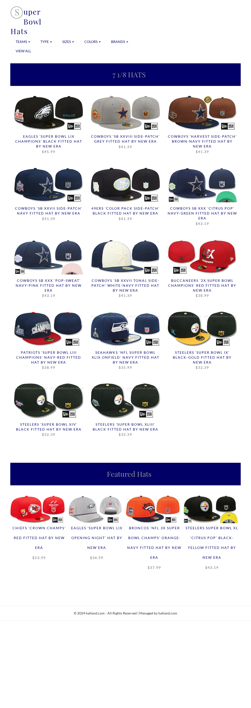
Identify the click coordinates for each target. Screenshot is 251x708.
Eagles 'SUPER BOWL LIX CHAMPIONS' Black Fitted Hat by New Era (48, 143)
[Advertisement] (125, 672)
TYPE (45, 42)
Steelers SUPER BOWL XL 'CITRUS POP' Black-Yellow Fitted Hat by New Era (212, 548)
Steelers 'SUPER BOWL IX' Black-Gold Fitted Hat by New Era (202, 359)
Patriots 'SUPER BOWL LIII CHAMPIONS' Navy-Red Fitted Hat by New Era (48, 359)
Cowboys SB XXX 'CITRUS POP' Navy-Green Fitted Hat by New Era (202, 215)
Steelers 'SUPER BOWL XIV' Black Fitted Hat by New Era (49, 429)
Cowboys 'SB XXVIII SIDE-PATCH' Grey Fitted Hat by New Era (125, 141)
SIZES (67, 42)
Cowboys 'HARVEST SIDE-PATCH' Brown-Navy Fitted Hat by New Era (202, 143)
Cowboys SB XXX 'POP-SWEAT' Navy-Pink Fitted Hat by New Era (49, 288)
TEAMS (22, 42)
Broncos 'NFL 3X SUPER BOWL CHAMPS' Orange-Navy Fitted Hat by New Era (154, 548)
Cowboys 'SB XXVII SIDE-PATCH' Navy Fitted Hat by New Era (48, 213)
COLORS (91, 42)
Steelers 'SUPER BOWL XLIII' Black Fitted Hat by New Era (125, 429)
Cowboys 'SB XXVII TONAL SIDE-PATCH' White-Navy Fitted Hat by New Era (125, 288)
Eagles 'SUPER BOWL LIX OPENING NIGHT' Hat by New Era (97, 543)
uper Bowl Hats (26, 21)
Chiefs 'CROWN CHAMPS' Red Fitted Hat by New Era (39, 543)
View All (23, 51)
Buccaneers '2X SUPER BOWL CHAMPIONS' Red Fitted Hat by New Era (202, 288)
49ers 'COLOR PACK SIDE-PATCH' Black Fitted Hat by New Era (125, 213)
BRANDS (118, 42)
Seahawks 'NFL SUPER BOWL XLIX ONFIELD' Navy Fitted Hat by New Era (125, 359)
